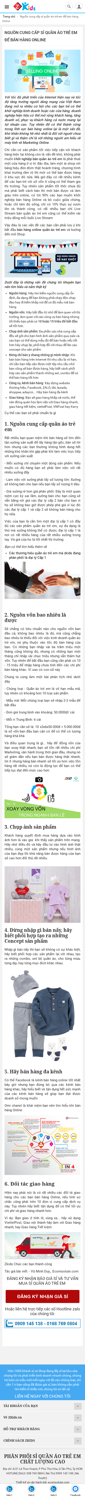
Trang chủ (9, 16)
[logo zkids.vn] (24, 6)
